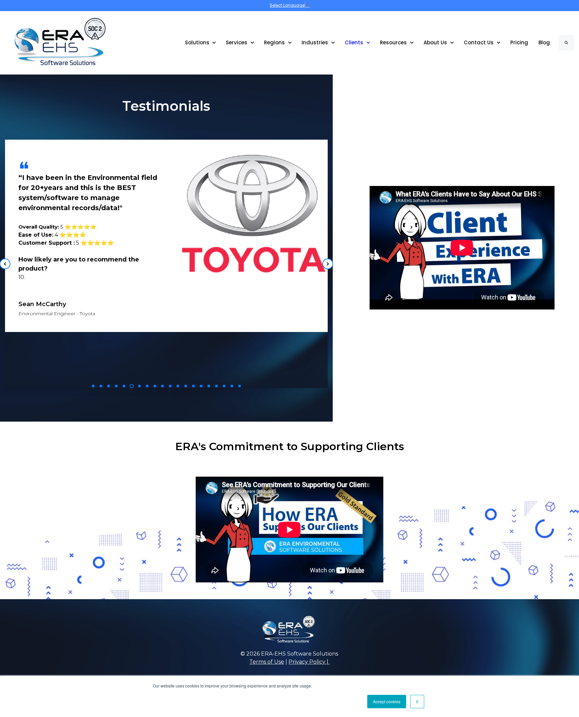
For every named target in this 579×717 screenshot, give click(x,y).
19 (232, 386)
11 (170, 386)
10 (162, 386)
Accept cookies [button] (386, 701)
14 (193, 386)
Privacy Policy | (309, 662)
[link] (55, 42)
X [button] (417, 701)
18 (224, 386)
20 (239, 386)
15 (201, 386)
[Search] (566, 42)
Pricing (519, 42)
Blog (544, 42)
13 (185, 386)
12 (178, 386)
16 (208, 386)
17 (216, 386)
